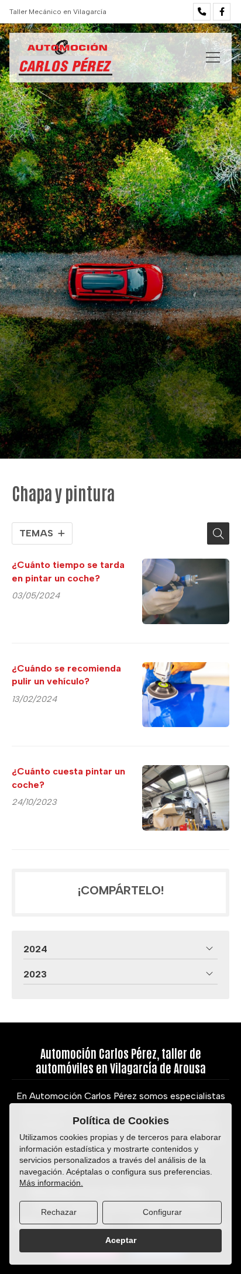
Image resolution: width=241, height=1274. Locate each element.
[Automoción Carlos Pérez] (65, 57)
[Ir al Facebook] (222, 12)
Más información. (51, 1182)
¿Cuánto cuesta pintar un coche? (68, 778)
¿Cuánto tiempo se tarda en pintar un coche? (68, 571)
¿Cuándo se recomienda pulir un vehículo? (66, 675)
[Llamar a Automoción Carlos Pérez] (202, 12)
